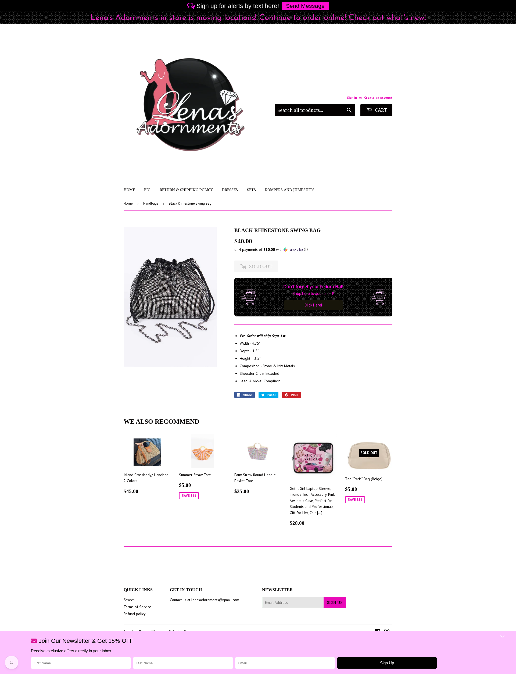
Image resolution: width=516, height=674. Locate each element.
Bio (147, 190)
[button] (313, 249)
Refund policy (135, 613)
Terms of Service (137, 606)
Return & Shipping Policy (186, 190)
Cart (380, 110)
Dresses (230, 190)
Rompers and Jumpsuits (289, 190)
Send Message (305, 6)
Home (129, 190)
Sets (251, 190)
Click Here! (313, 305)
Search (129, 599)
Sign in (352, 97)
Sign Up (335, 602)
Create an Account (378, 97)
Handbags (150, 203)
